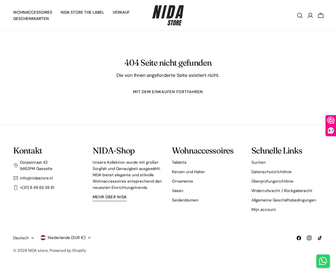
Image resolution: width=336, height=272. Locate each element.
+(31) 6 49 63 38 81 (37, 187)
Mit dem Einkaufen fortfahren (168, 91)
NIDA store (38, 250)
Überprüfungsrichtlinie (272, 181)
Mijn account (263, 209)
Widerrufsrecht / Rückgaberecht (281, 190)
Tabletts (179, 162)
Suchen (258, 162)
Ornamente (182, 181)
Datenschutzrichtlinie (271, 171)
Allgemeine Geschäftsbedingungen (283, 200)
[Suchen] (300, 15)
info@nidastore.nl (36, 178)
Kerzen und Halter (188, 171)
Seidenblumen (185, 200)
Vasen (177, 190)
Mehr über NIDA (110, 197)
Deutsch (21, 238)
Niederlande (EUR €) (67, 237)
